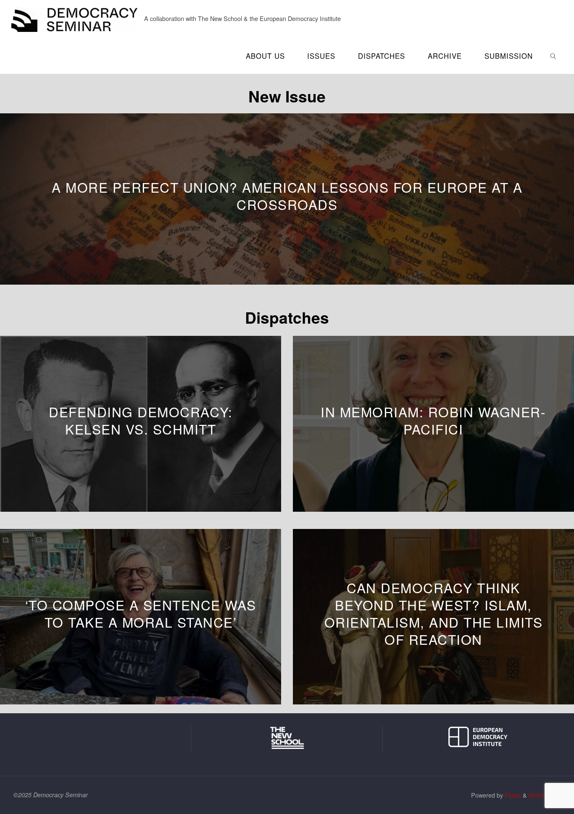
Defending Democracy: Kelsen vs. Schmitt (140, 421)
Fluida (512, 794)
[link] (553, 55)
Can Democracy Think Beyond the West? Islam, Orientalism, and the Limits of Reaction (433, 613)
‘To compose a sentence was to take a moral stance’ (140, 613)
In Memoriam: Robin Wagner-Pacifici (433, 421)
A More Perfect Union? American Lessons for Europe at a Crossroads (287, 196)
